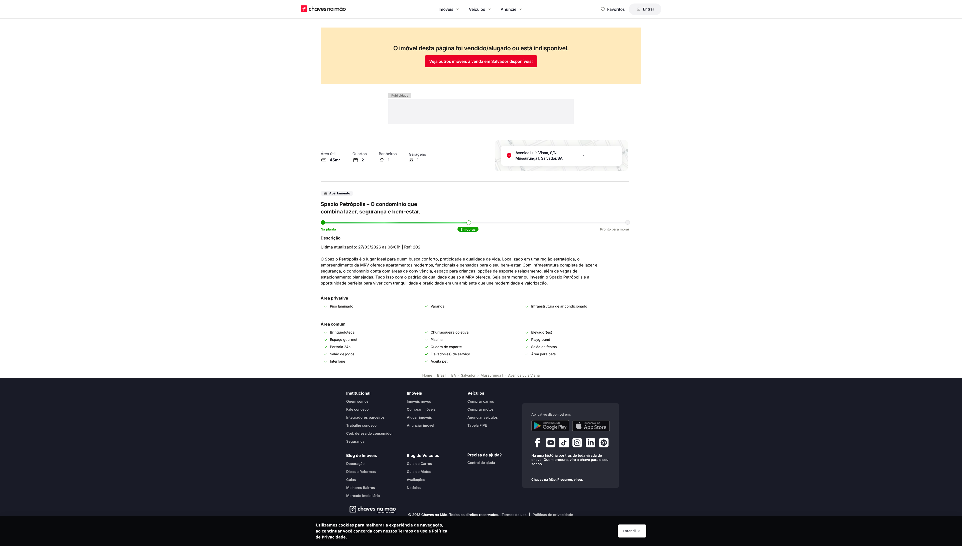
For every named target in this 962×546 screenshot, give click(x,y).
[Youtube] (551, 444)
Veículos (477, 9)
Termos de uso (514, 515)
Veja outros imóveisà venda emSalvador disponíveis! (481, 61)
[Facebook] (537, 444)
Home (427, 375)
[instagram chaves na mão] (577, 444)
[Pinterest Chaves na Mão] (604, 444)
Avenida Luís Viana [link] (524, 375)
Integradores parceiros (365, 417)
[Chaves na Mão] (323, 9)
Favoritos (616, 9)
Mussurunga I (491, 375)
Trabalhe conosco (361, 425)
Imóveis (446, 9)
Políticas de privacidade (553, 515)
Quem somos (357, 401)
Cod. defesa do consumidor (369, 433)
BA (453, 375)
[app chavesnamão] (550, 426)
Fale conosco (357, 409)
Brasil (441, 375)
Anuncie (509, 9)
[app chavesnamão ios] (591, 426)
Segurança (355, 441)
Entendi (629, 530)
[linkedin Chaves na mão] (590, 444)
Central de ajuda (481, 462)
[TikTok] (564, 444)
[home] (371, 510)
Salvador (468, 375)
